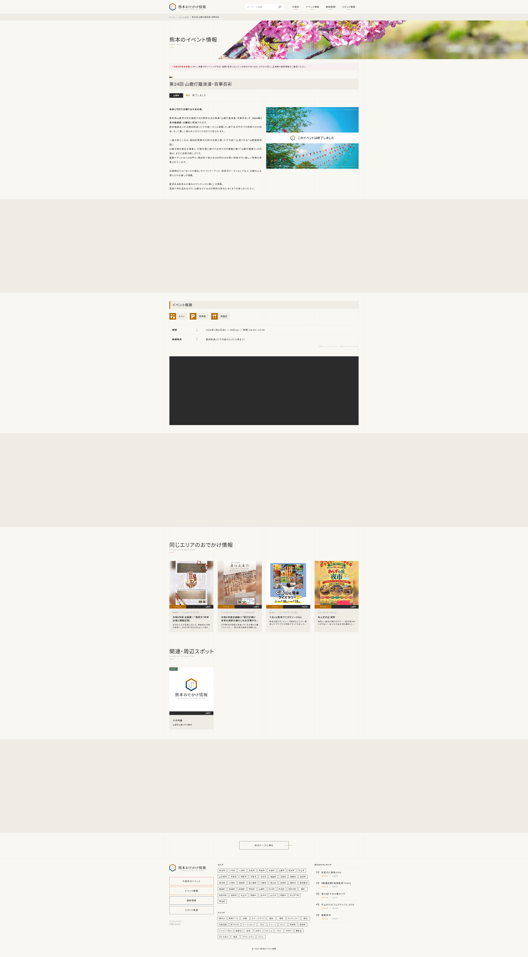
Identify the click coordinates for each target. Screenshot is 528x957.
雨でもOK (234, 924)
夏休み (222, 918)
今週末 (295, 7)
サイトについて (175, 921)
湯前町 (234, 895)
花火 (279, 931)
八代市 (232, 870)
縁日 (306, 918)
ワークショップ (249, 924)
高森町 (283, 883)
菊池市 (291, 870)
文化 (262, 924)
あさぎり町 (294, 895)
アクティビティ (248, 937)
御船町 (222, 889)
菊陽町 (242, 883)
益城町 (242, 889)
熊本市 (222, 870)
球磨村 (283, 895)
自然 (249, 931)
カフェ (261, 937)
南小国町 (253, 883)
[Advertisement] (195, 246)
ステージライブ (258, 918)
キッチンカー (293, 918)
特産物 (293, 924)
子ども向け (224, 937)
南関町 (293, 877)
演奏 (281, 918)
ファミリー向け (225, 931)
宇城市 (234, 877)
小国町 (263, 883)
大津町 (232, 883)
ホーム (172, 17)
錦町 (303, 889)
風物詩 (303, 924)
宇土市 (301, 870)
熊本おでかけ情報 (187, 7)
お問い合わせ (175, 924)
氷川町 (272, 889)
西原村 (293, 883)
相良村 (254, 895)
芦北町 (282, 889)
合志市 (263, 877)
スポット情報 (348, 7)
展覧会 (299, 931)
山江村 (273, 895)
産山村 (273, 883)
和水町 (222, 883)
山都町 (262, 889)
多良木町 (223, 895)
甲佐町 (252, 889)
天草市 (254, 877)
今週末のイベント (191, 881)
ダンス (283, 924)
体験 (245, 918)
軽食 (235, 937)
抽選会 (239, 931)
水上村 (244, 895)
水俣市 (272, 870)
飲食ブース (233, 918)
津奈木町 (292, 889)
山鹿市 (176, 95)
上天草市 (223, 877)
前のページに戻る (264, 845)
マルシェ (268, 931)
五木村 (263, 895)
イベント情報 (312, 7)
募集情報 (331, 7)
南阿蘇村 (304, 883)
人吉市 (242, 870)
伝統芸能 (223, 924)
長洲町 (303, 877)
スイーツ (272, 924)
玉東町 (283, 877)
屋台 (271, 918)
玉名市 (252, 870)
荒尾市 (262, 870)
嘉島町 (232, 889)
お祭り (258, 931)
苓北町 (222, 901)
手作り (289, 931)
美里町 (273, 877)
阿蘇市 (244, 877)
